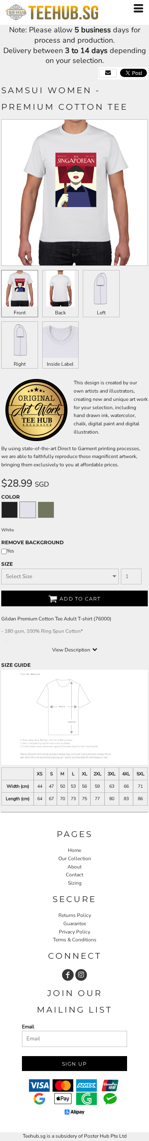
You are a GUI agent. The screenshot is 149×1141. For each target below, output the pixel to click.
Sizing (75, 883)
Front (20, 312)
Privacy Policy (74, 932)
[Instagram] (81, 975)
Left (101, 312)
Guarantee (74, 923)
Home (74, 850)
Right (20, 364)
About (74, 867)
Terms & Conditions (74, 939)
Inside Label (60, 364)
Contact (74, 874)
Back (60, 312)
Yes (10, 551)
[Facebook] (68, 975)
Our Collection (74, 858)
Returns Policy (74, 915)
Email (28, 1026)
